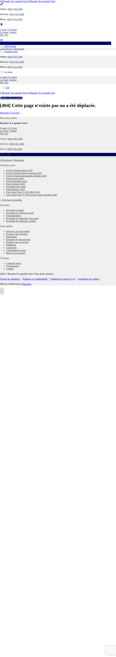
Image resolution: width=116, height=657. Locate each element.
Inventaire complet (15, 210)
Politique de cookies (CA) (62, 279)
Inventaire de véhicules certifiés (21, 221)
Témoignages (12, 266)
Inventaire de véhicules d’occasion (22, 218)
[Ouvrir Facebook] (6, 49)
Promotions (11, 236)
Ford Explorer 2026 (15, 184)
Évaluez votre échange (17, 234)
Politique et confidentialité (35, 279)
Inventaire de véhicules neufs (20, 213)
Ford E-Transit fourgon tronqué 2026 (23, 173)
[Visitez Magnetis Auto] (25, 284)
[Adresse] (1, 24)
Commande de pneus (16, 250)
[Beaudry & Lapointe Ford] (27, 1)
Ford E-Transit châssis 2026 (19, 170)
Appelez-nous (10, 51)
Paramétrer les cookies (88, 279)
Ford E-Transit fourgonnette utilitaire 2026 (26, 176)
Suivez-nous (9, 46)
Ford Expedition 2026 (16, 181)
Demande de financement (18, 239)
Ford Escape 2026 (14, 178)
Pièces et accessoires (16, 253)
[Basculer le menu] (1, 40)
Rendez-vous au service (11, 98)
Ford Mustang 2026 (15, 189)
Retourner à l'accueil (9, 113)
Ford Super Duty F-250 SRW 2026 (23, 192)
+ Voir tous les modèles (11, 200)
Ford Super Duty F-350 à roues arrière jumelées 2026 (31, 195)
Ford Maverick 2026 (16, 186)
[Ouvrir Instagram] (18, 49)
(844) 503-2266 (15, 9)
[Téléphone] (1, 4)
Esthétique (11, 245)
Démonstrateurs (13, 215)
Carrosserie (11, 247)
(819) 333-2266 (16, 14)
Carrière (10, 268)
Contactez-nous (13, 263)
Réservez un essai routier (18, 231)
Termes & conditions (10, 279)
